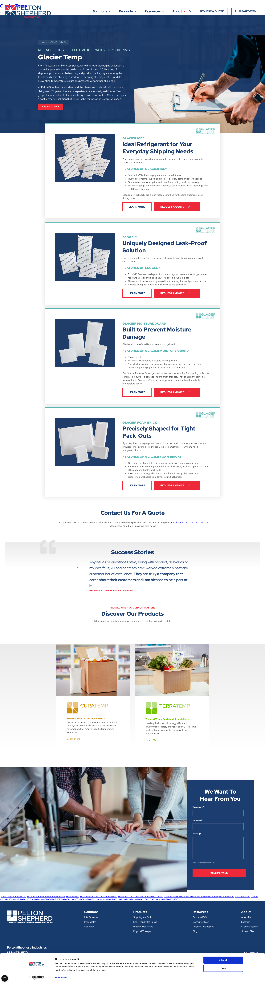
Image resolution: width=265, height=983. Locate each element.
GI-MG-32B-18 (141, 899)
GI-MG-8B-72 (172, 899)
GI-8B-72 (55, 899)
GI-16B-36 (146, 896)
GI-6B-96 (35, 899)
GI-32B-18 (185, 896)
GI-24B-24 (157, 896)
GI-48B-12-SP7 (242, 896)
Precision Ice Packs (143, 926)
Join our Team (248, 931)
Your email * (198, 820)
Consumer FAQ (201, 921)
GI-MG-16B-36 (109, 899)
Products (126, 11)
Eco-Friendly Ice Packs (145, 921)
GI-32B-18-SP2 (199, 896)
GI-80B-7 (45, 899)
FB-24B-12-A (45, 896)
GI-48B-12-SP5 (226, 896)
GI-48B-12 (212, 896)
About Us (246, 917)
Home (44, 42)
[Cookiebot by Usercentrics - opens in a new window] (37, 978)
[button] (190, 11)
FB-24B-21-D (72, 896)
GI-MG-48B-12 (157, 899)
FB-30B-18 (100, 896)
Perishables (90, 921)
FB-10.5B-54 (8, 896)
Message (197, 833)
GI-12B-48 (135, 896)
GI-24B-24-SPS (172, 896)
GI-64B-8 (9, 899)
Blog (195, 931)
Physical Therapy (142, 931)
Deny (223, 968)
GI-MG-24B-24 (126, 899)
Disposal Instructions (203, 926)
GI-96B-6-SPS (78, 899)
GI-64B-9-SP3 (21, 899)
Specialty (89, 926)
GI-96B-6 (66, 899)
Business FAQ (200, 917)
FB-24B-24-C (87, 896)
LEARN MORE (136, 206)
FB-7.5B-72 (124, 896)
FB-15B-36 (20, 896)
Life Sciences (91, 917)
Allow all (223, 960)
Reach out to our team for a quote (188, 522)
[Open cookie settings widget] (4, 978)
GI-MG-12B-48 (94, 899)
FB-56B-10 (111, 896)
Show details (61, 977)
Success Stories (249, 926)
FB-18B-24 (32, 896)
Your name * (198, 807)
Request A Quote (172, 206)
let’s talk (220, 872)
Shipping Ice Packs (143, 917)
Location (245, 921)
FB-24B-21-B (58, 896)
